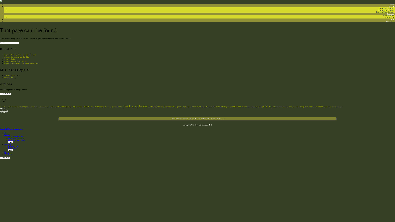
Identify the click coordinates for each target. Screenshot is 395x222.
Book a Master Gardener (386, 10)
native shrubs (205, 107)
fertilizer (105, 107)
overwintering (221, 107)
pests (244, 106)
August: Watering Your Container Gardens (20, 55)
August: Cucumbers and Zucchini (16, 57)
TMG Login (390, 21)
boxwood (46, 107)
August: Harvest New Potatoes (15, 61)
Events (392, 19)
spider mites (296, 107)
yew (341, 107)
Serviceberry (282, 107)
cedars (55, 107)
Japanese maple (181, 107)
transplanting (304, 107)
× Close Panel (5, 157)
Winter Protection (336, 107)
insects (172, 107)
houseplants (155, 106)
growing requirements (136, 106)
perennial (229, 107)
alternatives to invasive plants (9, 107)
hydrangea (165, 107)
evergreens (99, 107)
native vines (213, 107)
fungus (110, 107)
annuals (31, 107)
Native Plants (389, 17)
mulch (190, 107)
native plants (197, 107)
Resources (390, 14)
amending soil (23, 107)
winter (329, 107)
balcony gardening (38, 107)
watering (319, 107)
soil (290, 107)
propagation (258, 107)
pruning (266, 106)
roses (274, 107)
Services (391, 6)
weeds (325, 107)
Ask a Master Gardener (386, 8)
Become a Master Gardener (385, 12)
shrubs (287, 107)
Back (10, 142)
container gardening (66, 106)
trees (311, 107)
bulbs (51, 107)
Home (392, 4)
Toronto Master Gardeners (11, 129)
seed (277, 107)
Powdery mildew (250, 107)
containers (78, 107)
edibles (92, 107)
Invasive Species (388, 16)
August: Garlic (9, 59)
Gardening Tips (10, 75)
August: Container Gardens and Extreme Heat (21, 63)
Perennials (236, 106)
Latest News (8, 78)
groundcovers (117, 107)
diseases (85, 106)
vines (314, 107)
